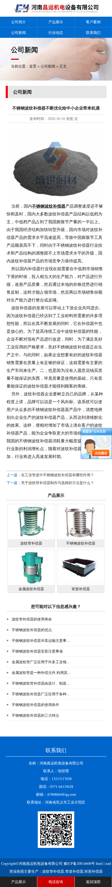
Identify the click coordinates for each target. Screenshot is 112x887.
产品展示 (55, 21)
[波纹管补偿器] (31, 537)
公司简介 (18, 21)
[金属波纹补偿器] (31, 583)
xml (108, 863)
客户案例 (93, 21)
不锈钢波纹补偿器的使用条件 (35, 704)
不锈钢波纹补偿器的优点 (32, 629)
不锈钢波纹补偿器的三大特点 (35, 715)
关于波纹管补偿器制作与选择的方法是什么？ (57, 482)
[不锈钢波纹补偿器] (80, 537)
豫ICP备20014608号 (79, 863)
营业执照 (16, 871)
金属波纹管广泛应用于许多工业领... (41, 661)
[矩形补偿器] (80, 583)
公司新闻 (18, 32)
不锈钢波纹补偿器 (48, 206)
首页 (32, 66)
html (99, 863)
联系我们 (93, 32)
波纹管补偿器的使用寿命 (32, 619)
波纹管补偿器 (31, 543)
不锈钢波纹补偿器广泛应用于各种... (41, 693)
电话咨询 (55, 881)
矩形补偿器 (81, 588)
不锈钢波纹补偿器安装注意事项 (37, 651)
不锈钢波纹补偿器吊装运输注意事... (41, 640)
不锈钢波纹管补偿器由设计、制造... (41, 683)
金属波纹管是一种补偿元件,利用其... (41, 672)
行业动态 (55, 32)
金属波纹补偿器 (31, 588)
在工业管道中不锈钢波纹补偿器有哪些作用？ (57, 474)
